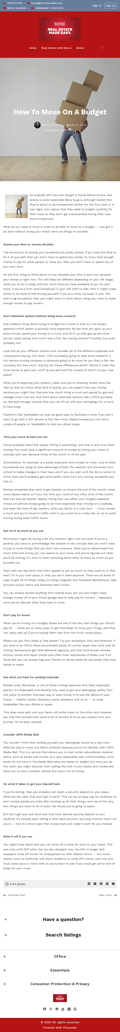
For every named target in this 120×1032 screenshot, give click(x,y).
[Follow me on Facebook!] (44, 1009)
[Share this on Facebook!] (89, 883)
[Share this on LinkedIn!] (101, 883)
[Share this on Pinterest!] (107, 883)
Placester (70, 1027)
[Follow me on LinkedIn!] (57, 1009)
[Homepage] (60, 29)
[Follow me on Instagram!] (51, 1009)
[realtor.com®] (69, 1009)
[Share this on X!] (95, 883)
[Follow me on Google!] (75, 1009)
